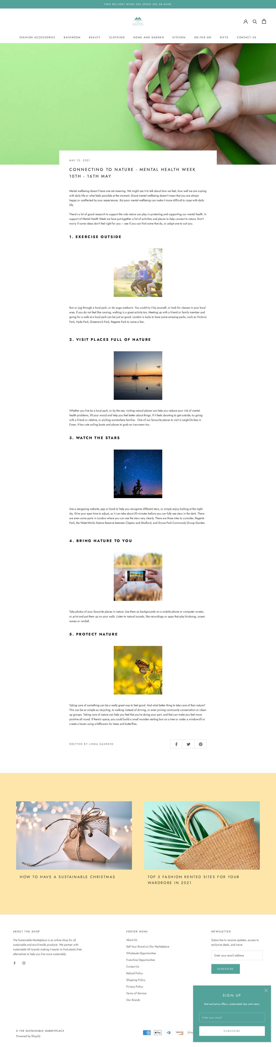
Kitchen (179, 37)
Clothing (117, 37)
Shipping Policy (135, 980)
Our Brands (133, 1000)
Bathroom (72, 37)
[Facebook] (14, 962)
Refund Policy (134, 973)
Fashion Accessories (38, 37)
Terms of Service (136, 993)
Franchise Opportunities (140, 960)
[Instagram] (23, 962)
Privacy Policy (134, 987)
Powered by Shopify (28, 1036)
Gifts (224, 37)
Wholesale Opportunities (141, 953)
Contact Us (246, 37)
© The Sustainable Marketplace (40, 1030)
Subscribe (232, 1031)
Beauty (95, 37)
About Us (131, 940)
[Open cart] (264, 21)
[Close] (266, 990)
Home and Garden (148, 37)
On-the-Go (203, 37)
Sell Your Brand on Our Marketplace (147, 946)
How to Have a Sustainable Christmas (68, 877)
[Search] (255, 21)
